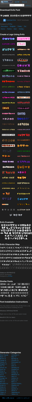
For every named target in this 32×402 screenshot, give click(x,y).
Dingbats (12, 26)
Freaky (20, 26)
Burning (14, 358)
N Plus (10, 24)
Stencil (3, 390)
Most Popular (4, 355)
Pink (2, 380)
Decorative (4, 26)
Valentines (15, 392)
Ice (2, 374)
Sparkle (14, 389)
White (2, 394)
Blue (13, 357)
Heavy (3, 373)
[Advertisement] (16, 336)
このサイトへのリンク (23, 398)
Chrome (15, 360)
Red (2, 382)
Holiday (21, 29)
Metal (2, 376)
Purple (14, 380)
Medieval (15, 374)
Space (3, 389)
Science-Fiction (16, 383)
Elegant (3, 364)
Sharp (3, 387)
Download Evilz (11, 20)
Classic (3, 362)
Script (3, 385)
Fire (13, 364)
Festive (9, 29)
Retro (14, 382)
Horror (3, 29)
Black (3, 357)
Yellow (14, 394)
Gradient (15, 369)
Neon (14, 376)
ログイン (28, 5)
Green (14, 371)
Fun (25, 26)
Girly (13, 365)
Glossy (3, 367)
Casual (3, 360)
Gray (2, 371)
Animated (15, 355)
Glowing (15, 367)
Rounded (4, 383)
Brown (3, 358)
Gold (2, 369)
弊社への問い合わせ (8, 398)
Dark (15, 29)
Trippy (3, 392)
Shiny (14, 387)
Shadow (15, 385)
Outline (14, 378)
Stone (14, 390)
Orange (3, 378)
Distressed (16, 362)
